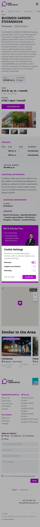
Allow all (29, 277)
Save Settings (9, 277)
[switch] (33, 262)
